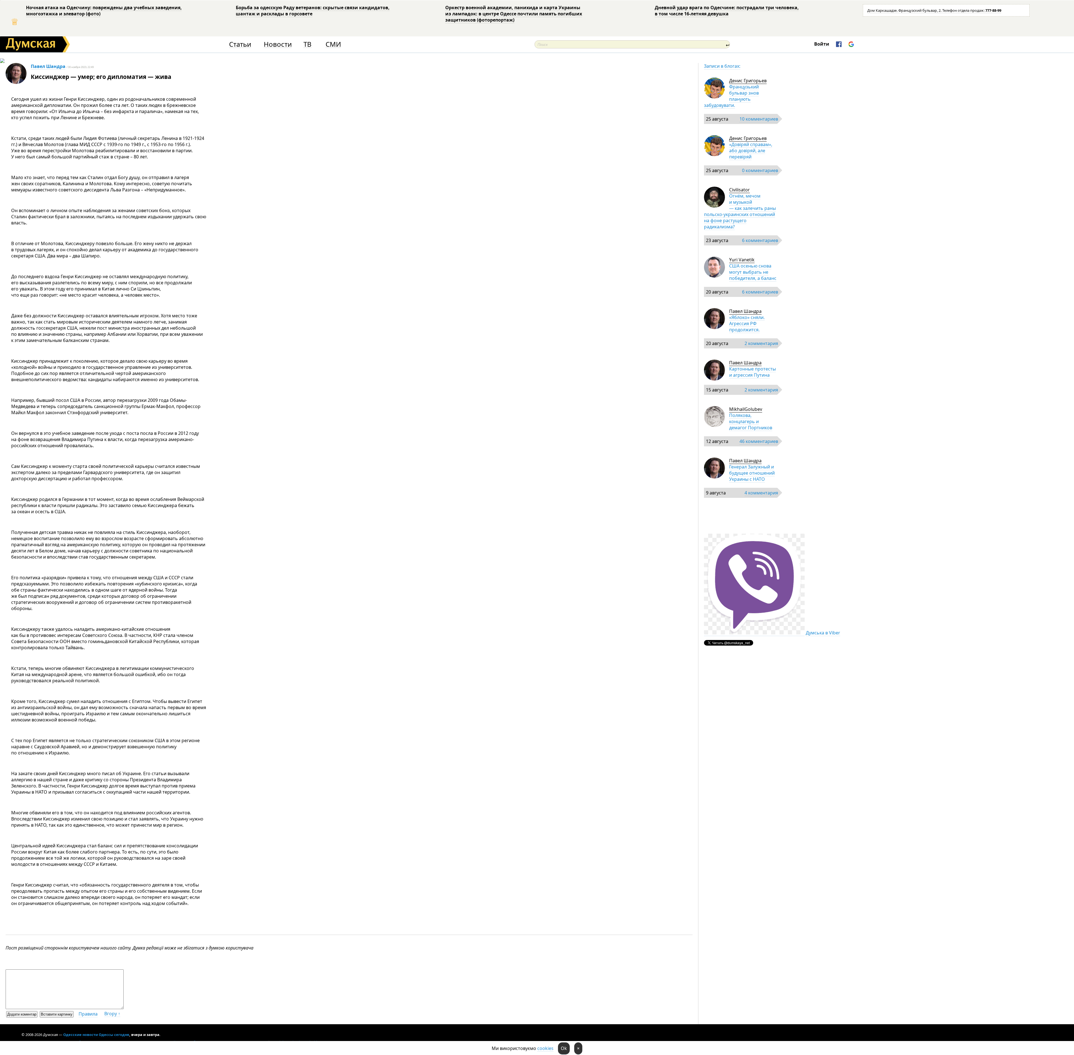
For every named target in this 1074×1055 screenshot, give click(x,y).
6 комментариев (760, 240)
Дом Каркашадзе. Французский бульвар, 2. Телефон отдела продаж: (934, 10)
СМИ (333, 44)
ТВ (307, 44)
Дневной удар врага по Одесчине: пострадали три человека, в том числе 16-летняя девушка (727, 10)
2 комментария (761, 343)
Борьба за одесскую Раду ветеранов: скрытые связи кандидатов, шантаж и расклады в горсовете (313, 10)
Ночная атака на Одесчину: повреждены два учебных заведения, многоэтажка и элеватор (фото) (104, 10)
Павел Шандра (48, 66)
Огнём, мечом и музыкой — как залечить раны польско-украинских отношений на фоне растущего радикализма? (740, 211)
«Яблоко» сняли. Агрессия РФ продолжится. (747, 323)
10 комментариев (758, 119)
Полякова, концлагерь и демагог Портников (750, 421)
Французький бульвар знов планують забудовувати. (731, 96)
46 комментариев (758, 441)
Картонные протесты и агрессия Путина (752, 372)
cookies (545, 1048)
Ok (564, 1048)
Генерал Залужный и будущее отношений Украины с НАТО (752, 473)
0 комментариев (760, 170)
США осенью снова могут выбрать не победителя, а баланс (752, 272)
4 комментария (761, 493)
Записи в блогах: (722, 66)
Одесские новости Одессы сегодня (96, 1034)
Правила (88, 1014)
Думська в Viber (823, 633)
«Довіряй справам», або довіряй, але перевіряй (750, 150)
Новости (278, 44)
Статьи (240, 44)
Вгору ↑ (112, 1014)
